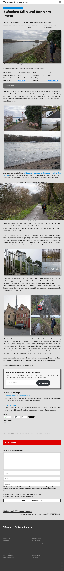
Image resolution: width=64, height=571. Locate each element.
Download (21, 80)
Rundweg (31, 434)
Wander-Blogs (7, 553)
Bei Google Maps (53, 80)
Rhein (17, 434)
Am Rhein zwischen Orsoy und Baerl (17, 396)
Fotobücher (35, 553)
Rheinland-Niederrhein (10, 8)
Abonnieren (43, 383)
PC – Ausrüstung (36, 540)
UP (62, 566)
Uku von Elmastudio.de (24, 567)
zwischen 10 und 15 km (43, 434)
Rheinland (23, 434)
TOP (62, 563)
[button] (28, 220)
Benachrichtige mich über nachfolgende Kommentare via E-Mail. (23, 494)
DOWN (62, 569)
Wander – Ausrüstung (37, 543)
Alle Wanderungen (7, 555)
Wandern (19, 8)
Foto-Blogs (35, 557)
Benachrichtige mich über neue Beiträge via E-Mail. (19, 496)
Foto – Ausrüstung (36, 536)
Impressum (6, 540)
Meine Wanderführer (8, 557)
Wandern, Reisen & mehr (15, 2)
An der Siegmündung (12, 405)
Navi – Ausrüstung (36, 538)
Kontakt (5, 543)
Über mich (5, 536)
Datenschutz (6, 538)
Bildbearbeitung (36, 555)
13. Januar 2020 (21, 26)
